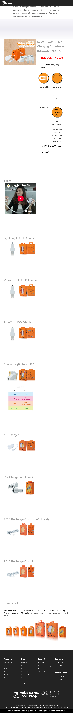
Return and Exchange (45, 666)
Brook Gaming (59, 676)
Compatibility (37, 16)
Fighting (6, 675)
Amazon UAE (25, 675)
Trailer (15, 7)
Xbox (5, 666)
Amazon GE (24, 678)
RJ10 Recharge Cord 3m (21, 16)
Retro (6, 672)
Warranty (41, 669)
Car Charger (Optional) (21, 13)
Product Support (43, 678)
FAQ (39, 675)
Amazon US (24, 666)
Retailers (24, 684)
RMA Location (42, 672)
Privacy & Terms (60, 666)
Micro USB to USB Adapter (50, 7)
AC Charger (54, 10)
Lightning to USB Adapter (29, 7)
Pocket (6, 678)
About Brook (59, 663)
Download (41, 663)
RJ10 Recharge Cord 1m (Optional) (44, 13)
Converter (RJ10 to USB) (39, 10)
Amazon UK (24, 681)
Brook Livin (58, 679)
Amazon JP (24, 669)
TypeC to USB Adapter (21, 10)
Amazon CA (25, 672)
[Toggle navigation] (70, 3)
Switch (6, 669)
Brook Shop (24, 663)
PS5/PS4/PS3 (8, 663)
